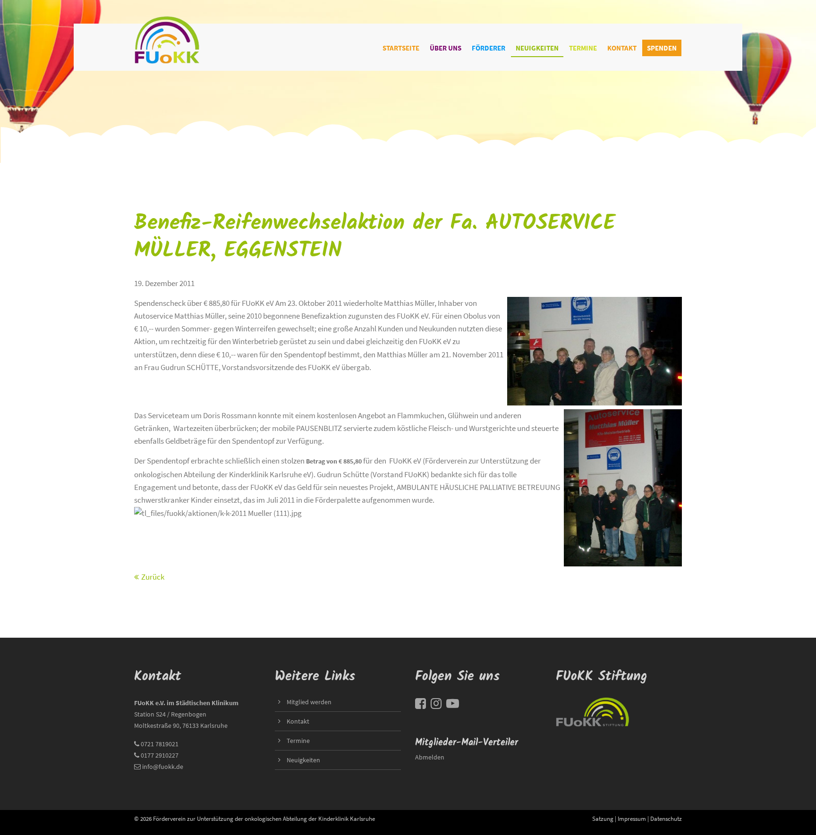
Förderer (488, 47)
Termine (583, 47)
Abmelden (429, 757)
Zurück (152, 577)
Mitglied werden (309, 702)
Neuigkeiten (537, 47)
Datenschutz (666, 818)
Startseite (400, 47)
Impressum (632, 818)
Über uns (445, 47)
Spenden (662, 47)
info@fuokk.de (162, 766)
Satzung (602, 818)
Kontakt (622, 47)
